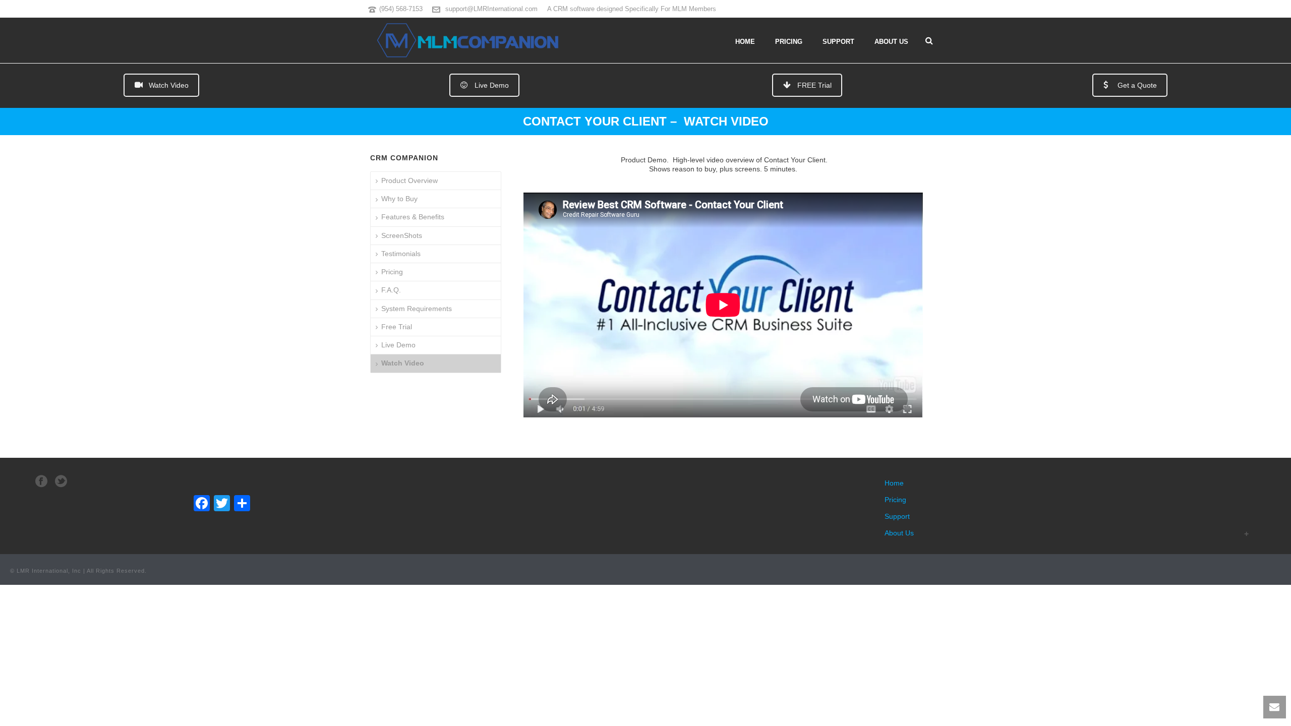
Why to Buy (399, 199)
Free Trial (396, 327)
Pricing (788, 41)
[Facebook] (202, 504)
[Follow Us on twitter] (61, 481)
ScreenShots (401, 235)
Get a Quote (1137, 85)
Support (838, 41)
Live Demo (492, 85)
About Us (891, 41)
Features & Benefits (412, 217)
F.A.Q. (391, 290)
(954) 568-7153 (401, 9)
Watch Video (169, 85)
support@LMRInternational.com (491, 9)
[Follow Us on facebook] (41, 481)
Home (745, 41)
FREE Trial (814, 85)
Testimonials (401, 254)
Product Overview (409, 180)
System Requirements (416, 309)
